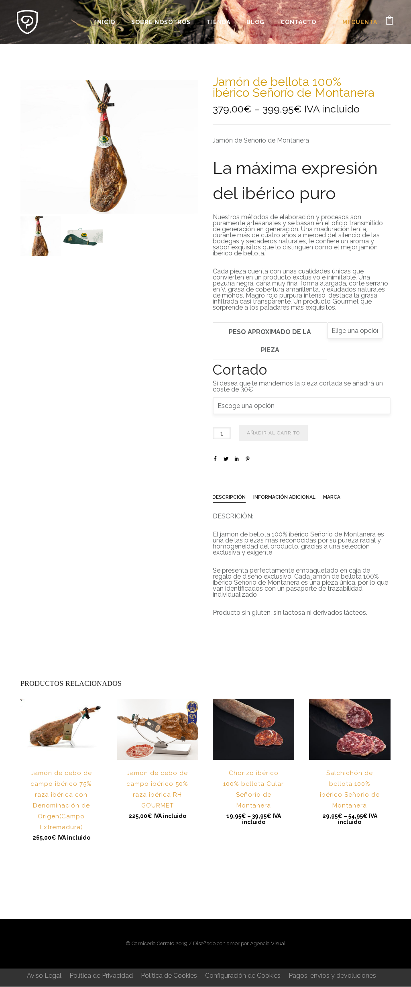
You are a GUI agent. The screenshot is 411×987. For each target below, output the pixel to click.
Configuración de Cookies (243, 975)
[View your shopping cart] (389, 22)
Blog (255, 22)
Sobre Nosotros (161, 22)
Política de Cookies (169, 975)
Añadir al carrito (273, 433)
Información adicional (284, 497)
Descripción (229, 497)
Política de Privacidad (101, 975)
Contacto (298, 22)
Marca (331, 497)
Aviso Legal (44, 975)
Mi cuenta (359, 22)
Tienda (218, 22)
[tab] (233, 498)
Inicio (105, 22)
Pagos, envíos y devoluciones (332, 975)
